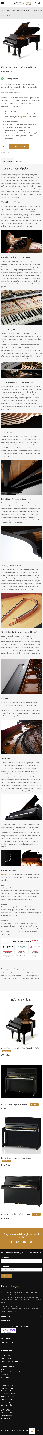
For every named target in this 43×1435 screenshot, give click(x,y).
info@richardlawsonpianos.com (12, 1361)
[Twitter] (31, 1242)
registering (24, 117)
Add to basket (18, 146)
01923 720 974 (6, 1356)
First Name (5, 1258)
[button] (39, 24)
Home (3, 10)
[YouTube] (24, 1242)
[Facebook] (12, 1242)
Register (4, 874)
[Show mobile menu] (3, 3)
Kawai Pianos (11, 10)
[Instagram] (17, 1242)
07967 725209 (6, 1358)
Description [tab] (7, 161)
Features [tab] (19, 161)
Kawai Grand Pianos (23, 10)
